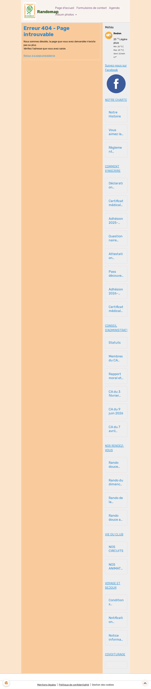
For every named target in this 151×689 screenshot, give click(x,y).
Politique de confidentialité (74, 684)
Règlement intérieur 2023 (115, 150)
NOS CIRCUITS (116, 549)
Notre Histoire (115, 114)
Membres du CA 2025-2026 (116, 358)
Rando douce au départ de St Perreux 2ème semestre (116, 518)
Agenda (114, 8)
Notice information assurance (116, 638)
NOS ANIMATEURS (116, 567)
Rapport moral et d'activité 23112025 (116, 376)
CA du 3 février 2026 (114, 394)
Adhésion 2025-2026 (116, 221)
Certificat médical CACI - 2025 (116, 203)
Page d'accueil (64, 8)
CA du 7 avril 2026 (114, 429)
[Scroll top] (145, 683)
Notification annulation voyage (116, 620)
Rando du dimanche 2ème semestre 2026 (116, 482)
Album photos (65, 14)
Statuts (115, 343)
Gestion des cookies (103, 684)
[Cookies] (6, 683)
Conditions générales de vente (116, 602)
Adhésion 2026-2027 (116, 291)
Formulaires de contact (92, 8)
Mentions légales (46, 684)
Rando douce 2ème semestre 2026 (116, 465)
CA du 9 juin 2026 (116, 411)
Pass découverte (116, 274)
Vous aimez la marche (115, 132)
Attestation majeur (116, 256)
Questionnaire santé (116, 238)
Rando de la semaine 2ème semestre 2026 (116, 500)
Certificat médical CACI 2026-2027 (116, 309)
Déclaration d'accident (116, 185)
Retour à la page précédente (39, 55)
